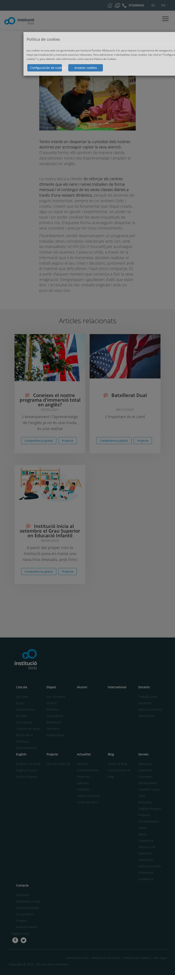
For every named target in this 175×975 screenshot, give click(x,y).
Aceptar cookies (85, 68)
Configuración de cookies (46, 68)
